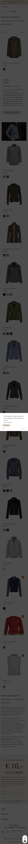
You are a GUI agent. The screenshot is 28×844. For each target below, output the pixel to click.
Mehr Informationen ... (8, 422)
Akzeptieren (6, 425)
